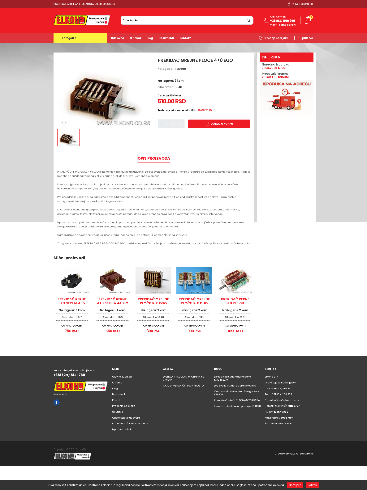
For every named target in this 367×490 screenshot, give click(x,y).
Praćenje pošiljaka (276, 38)
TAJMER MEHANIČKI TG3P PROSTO (183, 385)
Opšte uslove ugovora (126, 418)
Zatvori (312, 485)
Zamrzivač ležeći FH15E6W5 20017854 (237, 400)
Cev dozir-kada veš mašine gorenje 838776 (236, 393)
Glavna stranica (122, 376)
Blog (150, 38)
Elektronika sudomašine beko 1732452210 (232, 378)
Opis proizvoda (154, 158)
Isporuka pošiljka (122, 429)
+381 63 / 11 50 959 (282, 21)
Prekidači (180, 69)
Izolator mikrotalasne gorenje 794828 (237, 406)
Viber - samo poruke (283, 25)
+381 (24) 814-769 (69, 375)
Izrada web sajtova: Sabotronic (294, 453)
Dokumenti (166, 38)
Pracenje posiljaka (123, 406)
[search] (248, 20)
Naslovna (117, 38)
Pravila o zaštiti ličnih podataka (131, 423)
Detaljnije (295, 485)
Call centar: (278, 17)
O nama (135, 38)
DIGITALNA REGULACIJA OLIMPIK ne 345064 (183, 378)
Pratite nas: (60, 394)
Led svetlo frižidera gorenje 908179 (235, 385)
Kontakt (185, 38)
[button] (80, 38)
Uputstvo (306, 38)
